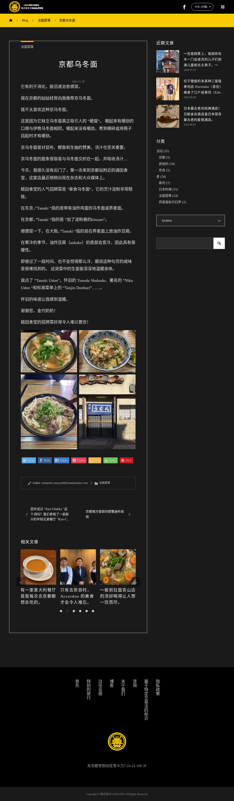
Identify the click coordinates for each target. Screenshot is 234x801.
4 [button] (80, 611)
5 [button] (86, 611)
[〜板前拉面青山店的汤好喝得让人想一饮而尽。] (118, 567)
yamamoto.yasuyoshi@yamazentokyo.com (65, 483)
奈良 (162, 170)
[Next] (135, 581)
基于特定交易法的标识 (146, 699)
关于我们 (122, 687)
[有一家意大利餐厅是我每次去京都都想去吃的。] (38, 567)
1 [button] (61, 611)
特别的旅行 (88, 689)
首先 (76, 683)
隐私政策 (157, 687)
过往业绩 (100, 687)
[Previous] (20, 581)
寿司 (162, 183)
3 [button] (74, 611)
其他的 (163, 164)
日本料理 (165, 189)
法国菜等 (27, 47)
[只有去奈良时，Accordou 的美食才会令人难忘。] (78, 567)
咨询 (134, 683)
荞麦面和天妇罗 (170, 202)
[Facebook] (184, 7)
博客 (111, 683)
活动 (159, 151)
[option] (38, 577)
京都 (162, 157)
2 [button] (67, 611)
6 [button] (93, 611)
